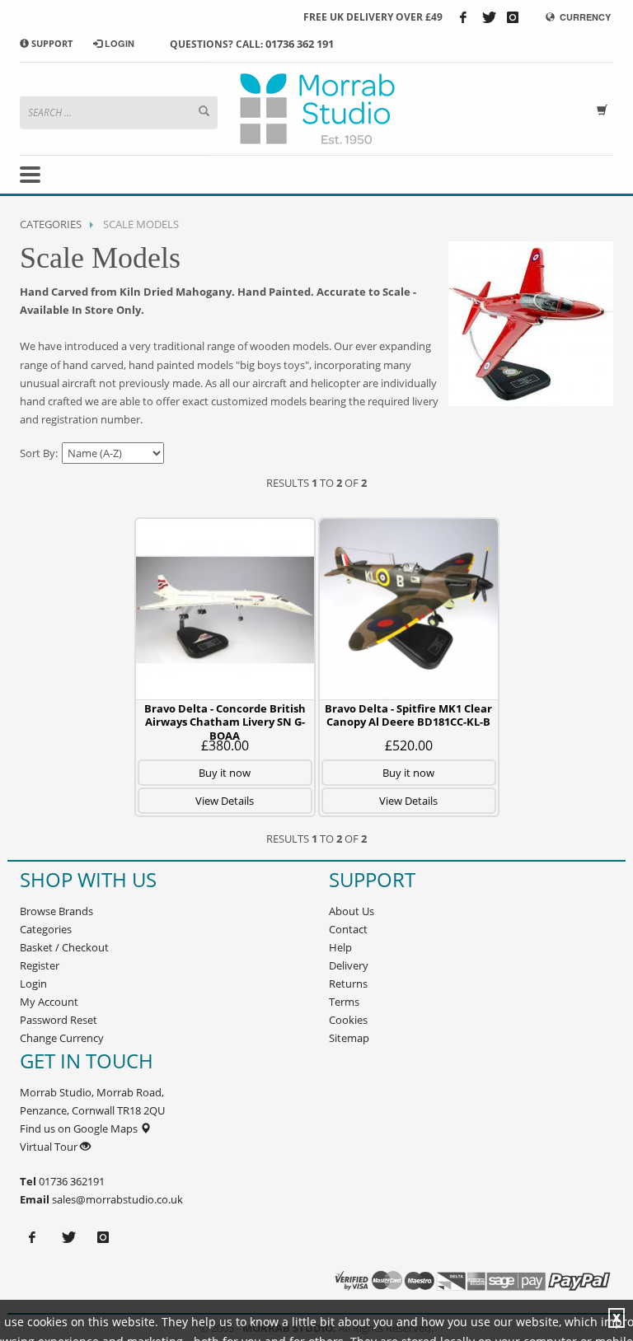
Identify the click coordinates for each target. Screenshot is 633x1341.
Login (33, 983)
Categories (51, 224)
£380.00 (225, 745)
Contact (348, 929)
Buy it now (225, 772)
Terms (344, 1001)
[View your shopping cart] (605, 108)
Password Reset (58, 1019)
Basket (36, 947)
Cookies (348, 1019)
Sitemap (349, 1037)
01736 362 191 (299, 43)
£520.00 (409, 745)
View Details (224, 800)
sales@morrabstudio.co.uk (117, 1199)
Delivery (348, 965)
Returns (348, 983)
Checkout (85, 947)
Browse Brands (56, 911)
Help (340, 947)
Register (39, 965)
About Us (351, 911)
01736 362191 (70, 1181)
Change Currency (62, 1037)
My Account (49, 1001)
